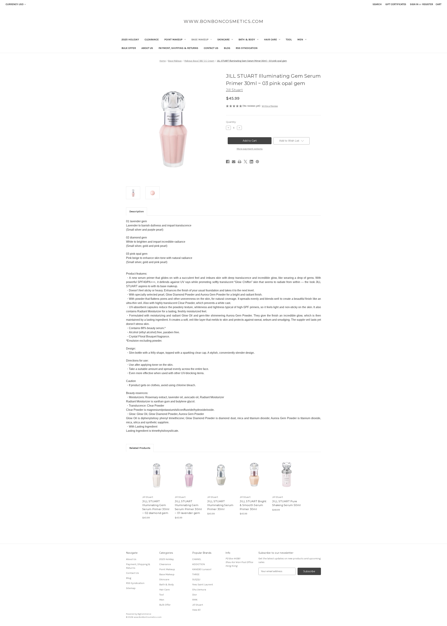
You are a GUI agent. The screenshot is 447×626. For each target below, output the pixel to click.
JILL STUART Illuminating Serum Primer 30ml (220, 505)
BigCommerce (144, 614)
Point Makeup (173, 39)
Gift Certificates (395, 4)
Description (136, 211)
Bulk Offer (129, 48)
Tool (289, 39)
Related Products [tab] (139, 448)
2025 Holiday (130, 39)
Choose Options (221, 477)
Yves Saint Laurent (202, 584)
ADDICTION (198, 564)
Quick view (156, 471)
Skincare (223, 39)
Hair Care (270, 39)
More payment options (250, 148)
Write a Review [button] (270, 106)
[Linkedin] (251, 161)
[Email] (233, 161)
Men (300, 39)
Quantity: (231, 121)
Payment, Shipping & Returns (178, 48)
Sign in (414, 4)
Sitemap (130, 588)
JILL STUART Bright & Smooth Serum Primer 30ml (253, 505)
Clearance (152, 39)
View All (196, 609)
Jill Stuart (197, 604)
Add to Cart (156, 477)
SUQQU (196, 579)
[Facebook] (227, 161)
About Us (147, 48)
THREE (195, 574)
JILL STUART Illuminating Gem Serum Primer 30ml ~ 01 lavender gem (188, 507)
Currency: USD (15, 4)
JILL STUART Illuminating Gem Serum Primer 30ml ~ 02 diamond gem (155, 507)
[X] (245, 161)
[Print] (239, 161)
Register (427, 4)
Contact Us (211, 48)
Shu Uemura (199, 589)
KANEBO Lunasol (201, 569)
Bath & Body (247, 39)
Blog (227, 48)
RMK (194, 599)
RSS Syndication (247, 48)
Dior (194, 594)
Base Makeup (199, 39)
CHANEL (196, 559)
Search (377, 4)
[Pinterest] (257, 161)
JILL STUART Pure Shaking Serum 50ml (286, 503)
